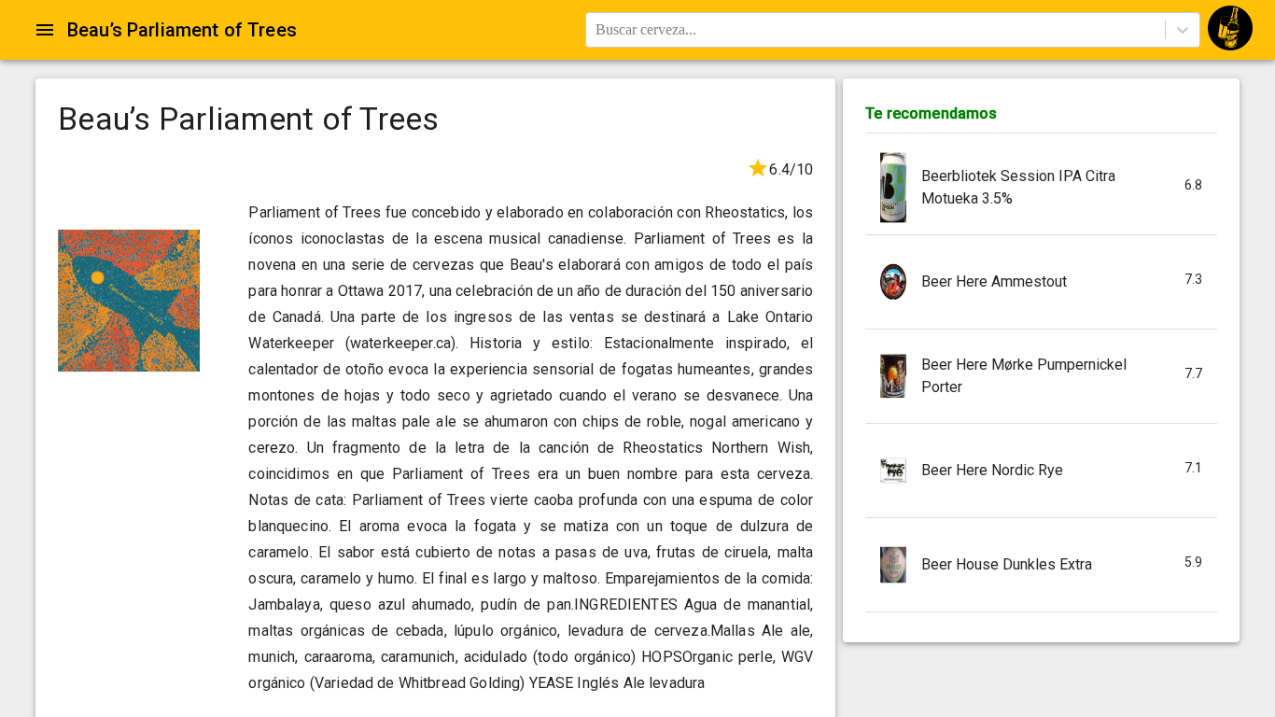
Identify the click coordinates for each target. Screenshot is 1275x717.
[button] (1041, 188)
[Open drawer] (44, 29)
